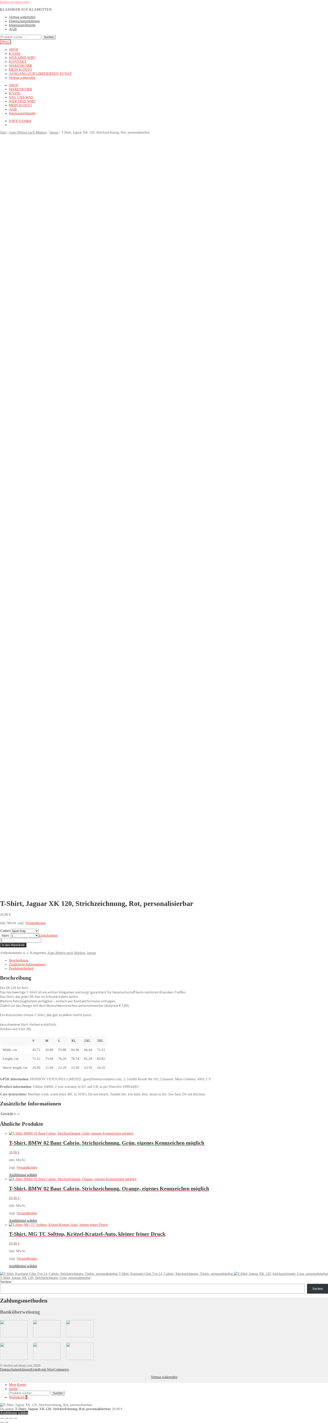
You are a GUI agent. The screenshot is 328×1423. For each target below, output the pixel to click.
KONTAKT (18, 61)
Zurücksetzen (48, 935)
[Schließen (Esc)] (15, 1418)
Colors (5, 931)
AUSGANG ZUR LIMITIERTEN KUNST (40, 73)
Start (3, 132)
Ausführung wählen (23, 1175)
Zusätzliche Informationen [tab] (27, 964)
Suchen (49, 37)
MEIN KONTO (20, 69)
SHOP (13, 49)
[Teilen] (10, 1418)
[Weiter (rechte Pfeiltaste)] (6, 1422)
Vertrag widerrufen (22, 17)
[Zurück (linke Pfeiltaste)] (2, 1422)
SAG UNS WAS (21, 97)
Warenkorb (18, 1397)
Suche (13, 1388)
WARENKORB (20, 65)
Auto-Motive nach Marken (28, 132)
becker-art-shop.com (14, 2)
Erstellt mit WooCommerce (50, 1369)
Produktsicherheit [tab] (21, 968)
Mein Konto (17, 1384)
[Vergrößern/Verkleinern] (2, 1418)
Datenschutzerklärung (24, 21)
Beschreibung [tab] (18, 960)
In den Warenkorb (13, 945)
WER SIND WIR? (22, 57)
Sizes (5, 935)
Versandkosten (35, 923)
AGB (13, 29)
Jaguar (53, 132)
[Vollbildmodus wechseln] (6, 1418)
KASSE (15, 53)
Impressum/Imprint (22, 25)
